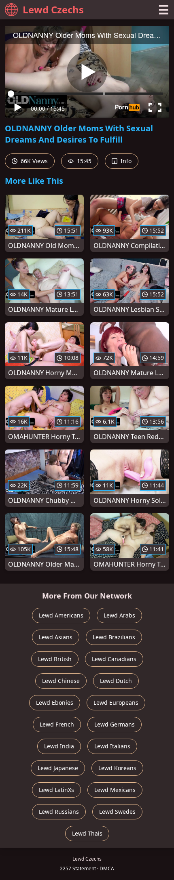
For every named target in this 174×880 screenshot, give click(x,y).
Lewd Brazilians (114, 637)
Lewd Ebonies (54, 702)
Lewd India (59, 746)
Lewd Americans (61, 615)
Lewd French (57, 724)
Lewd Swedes (117, 811)
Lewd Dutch (116, 681)
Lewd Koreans (117, 768)
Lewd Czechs (53, 9)
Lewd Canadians (114, 659)
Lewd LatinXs (56, 790)
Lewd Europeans (115, 702)
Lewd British (55, 659)
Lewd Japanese (58, 768)
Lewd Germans (114, 724)
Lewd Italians (112, 746)
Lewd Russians (59, 811)
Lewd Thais (87, 833)
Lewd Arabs (119, 615)
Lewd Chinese (61, 681)
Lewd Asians (55, 637)
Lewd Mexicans (115, 790)
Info (125, 161)
